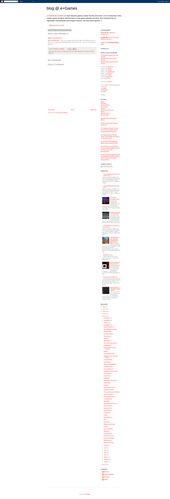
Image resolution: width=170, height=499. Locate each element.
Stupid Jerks (107, 382)
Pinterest (110, 73)
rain (83, 51)
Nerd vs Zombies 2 (109, 394)
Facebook (110, 66)
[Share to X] (72, 49)
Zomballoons (107, 412)
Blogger (88, 494)
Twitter (109, 68)
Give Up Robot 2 (108, 406)
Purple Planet (107, 331)
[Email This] (68, 49)
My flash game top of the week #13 (115, 213)
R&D (102, 102)
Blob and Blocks (108, 410)
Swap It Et (106, 431)
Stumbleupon (111, 71)
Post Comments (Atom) (61, 112)
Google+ (110, 70)
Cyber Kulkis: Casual (109, 387)
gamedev (103, 103)
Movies (103, 108)
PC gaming (104, 106)
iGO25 (106, 479)
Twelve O (106, 338)
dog (55, 51)
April (105, 454)
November (107, 320)
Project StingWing (109, 474)
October (106, 322)
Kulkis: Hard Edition (109, 438)
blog (50, 8)
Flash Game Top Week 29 (110, 277)
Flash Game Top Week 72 (110, 343)
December (107, 318)
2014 (104, 311)
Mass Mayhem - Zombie (110, 329)
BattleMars (106, 378)
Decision (106, 385)
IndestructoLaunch (109, 435)
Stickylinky (106, 401)
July (105, 448)
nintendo (79, 51)
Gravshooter (107, 376)
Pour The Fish (107, 373)
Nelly (105, 419)
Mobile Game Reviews (107, 110)
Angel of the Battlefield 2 (110, 364)
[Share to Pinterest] (76, 49)
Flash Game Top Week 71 (110, 380)
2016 (104, 307)
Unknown (106, 477)
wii (52, 53)
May (105, 452)
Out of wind (107, 422)
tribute (50, 53)
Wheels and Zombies (109, 424)
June (105, 450)
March (106, 457)
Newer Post (51, 109)
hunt (61, 51)
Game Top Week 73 (109, 327)
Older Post (93, 109)
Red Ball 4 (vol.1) (107, 255)
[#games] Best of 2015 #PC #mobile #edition (115, 289)
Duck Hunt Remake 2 (54, 40)
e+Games (68, 8)
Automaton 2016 (108, 366)
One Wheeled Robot (109, 353)
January (106, 461)
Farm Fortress (107, 362)
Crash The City (108, 433)
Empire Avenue (105, 113)
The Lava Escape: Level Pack (112, 392)
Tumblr (109, 75)
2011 (104, 464)
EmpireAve (109, 76)
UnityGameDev (105, 105)
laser (70, 51)
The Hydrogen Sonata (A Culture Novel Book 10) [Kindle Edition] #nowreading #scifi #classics (109, 130)
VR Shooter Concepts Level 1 (115, 198)
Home (72, 109)
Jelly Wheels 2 (107, 336)
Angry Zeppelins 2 (108, 369)
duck (58, 51)
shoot (92, 51)
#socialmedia (104, 115)
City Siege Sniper (108, 334)
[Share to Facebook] (74, 49)
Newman (56, 48)
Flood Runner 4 (108, 440)
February (106, 459)
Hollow (105, 415)
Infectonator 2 (107, 341)
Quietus (106, 426)
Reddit (104, 91)
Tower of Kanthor (108, 429)
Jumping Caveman (109, 389)
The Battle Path (108, 399)
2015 (104, 309)
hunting (64, 51)
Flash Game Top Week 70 (110, 403)
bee (53, 51)
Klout (108, 78)
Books (102, 111)
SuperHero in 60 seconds (110, 371)
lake (68, 51)
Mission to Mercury (109, 442)
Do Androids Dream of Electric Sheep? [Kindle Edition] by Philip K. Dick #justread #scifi (110, 136)
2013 (104, 313)
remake (86, 51)
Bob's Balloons (108, 417)
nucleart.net (61, 16)
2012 (104, 316)
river (90, 51)
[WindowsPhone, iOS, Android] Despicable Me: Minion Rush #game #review (114, 240)
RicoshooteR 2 (108, 345)
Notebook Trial (108, 408)
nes (73, 51)
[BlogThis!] (70, 49)
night (75, 51)
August (106, 445)
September (107, 325)
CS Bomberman (108, 359)
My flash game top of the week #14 (115, 263)
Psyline (106, 351)
